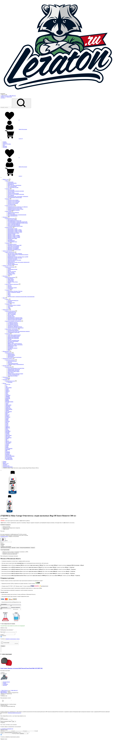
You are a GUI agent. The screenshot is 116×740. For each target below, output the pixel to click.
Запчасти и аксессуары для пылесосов (15, 327)
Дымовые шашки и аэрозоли (14, 210)
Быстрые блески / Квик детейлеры (15, 253)
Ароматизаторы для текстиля (14, 369)
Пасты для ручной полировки (14, 225)
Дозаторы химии (11, 316)
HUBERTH (7, 452)
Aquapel (7, 389)
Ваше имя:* (2, 632)
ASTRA (7, 391)
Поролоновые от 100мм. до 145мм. (15, 230)
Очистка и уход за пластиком (14, 201)
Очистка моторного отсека (13, 193)
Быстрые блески (11, 263)
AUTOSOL (7, 397)
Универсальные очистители (13, 370)
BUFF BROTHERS (9, 401)
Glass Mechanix (8, 437)
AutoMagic (7, 396)
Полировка (5, 217)
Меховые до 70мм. (11, 234)
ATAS (6, 393)
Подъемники (10, 346)
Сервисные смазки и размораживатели (16, 364)
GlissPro (7, 438)
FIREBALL (7, 427)
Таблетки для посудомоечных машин (15, 373)
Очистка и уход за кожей (13, 203)
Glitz (6, 439)
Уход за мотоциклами (12, 186)
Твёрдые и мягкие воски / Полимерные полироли (18, 254)
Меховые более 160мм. (12, 238)
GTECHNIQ (7, 443)
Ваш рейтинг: (3, 635)
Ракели (9, 270)
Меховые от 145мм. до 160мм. (14, 237)
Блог (4, 145)
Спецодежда (10, 288)
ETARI (6, 423)
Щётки (9, 294)
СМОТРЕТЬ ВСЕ (9, 459)
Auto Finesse (7, 395)
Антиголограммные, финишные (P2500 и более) (18, 222)
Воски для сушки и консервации (14, 185)
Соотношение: (4, 604)
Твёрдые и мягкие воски (13, 264)
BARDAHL (7, 398)
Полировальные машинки (13, 330)
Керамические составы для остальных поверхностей (18, 262)
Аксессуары (10, 306)
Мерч (4, 297)
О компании (5, 684)
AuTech (6, 394)
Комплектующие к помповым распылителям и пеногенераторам (21, 296)
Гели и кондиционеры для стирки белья (16, 368)
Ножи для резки (11, 272)
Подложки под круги (12, 244)
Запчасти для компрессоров (13, 340)
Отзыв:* (2, 634)
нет (12, 728)
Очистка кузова (11, 189)
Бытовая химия (6, 365)
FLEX (6, 428)
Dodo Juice (7, 414)
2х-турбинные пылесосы (13, 323)
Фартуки (9, 285)
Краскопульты (11, 342)
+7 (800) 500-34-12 (12, 95)
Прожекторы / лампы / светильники (15, 344)
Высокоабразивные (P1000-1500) (14, 220)
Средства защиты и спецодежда (11, 284)
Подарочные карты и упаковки (14, 305)
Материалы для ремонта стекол (14, 249)
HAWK (6, 446)
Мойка (6, 180)
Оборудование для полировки (11, 329)
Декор (9, 307)
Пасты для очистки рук (12, 215)
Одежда (7, 299)
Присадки (10, 362)
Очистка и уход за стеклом (13, 202)
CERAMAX (7, 406)
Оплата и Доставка (7, 143)
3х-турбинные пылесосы (13, 324)
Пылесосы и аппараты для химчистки (13, 321)
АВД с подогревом (12, 314)
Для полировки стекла (12, 241)
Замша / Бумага (11, 279)
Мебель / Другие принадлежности (15, 343)
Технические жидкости (7, 358)
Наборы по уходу (11, 213)
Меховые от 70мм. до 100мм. (14, 235)
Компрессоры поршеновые (13, 338)
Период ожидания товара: (5, 721)
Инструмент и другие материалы (14, 357)
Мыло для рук (11, 372)
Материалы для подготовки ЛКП (14, 245)
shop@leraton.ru (3, 691)
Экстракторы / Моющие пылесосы (15, 326)
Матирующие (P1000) (12, 219)
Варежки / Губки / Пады (13, 281)
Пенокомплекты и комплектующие (15, 317)
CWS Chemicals (8, 411)
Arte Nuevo (7, 390)
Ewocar (6, 425)
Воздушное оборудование (13, 341)
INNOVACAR (8, 455)
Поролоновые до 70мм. (12, 228)
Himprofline (7, 449)
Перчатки (10, 286)
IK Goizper (7, 453)
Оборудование (6, 309)
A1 (6, 385)
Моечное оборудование (10, 311)
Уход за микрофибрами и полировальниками (17, 214)
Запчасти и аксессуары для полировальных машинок (19, 331)
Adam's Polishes (8, 387)
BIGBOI (7, 399)
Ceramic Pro (7, 407)
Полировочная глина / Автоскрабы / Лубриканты (18, 196)
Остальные (10, 239)
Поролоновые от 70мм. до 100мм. (15, 229)
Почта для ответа (4, 719)
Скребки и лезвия (11, 273)
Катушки (9, 339)
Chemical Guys (8, 408)
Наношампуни (11, 184)
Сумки (9, 308)
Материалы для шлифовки (13, 248)
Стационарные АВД (12, 312)
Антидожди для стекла (12, 258)
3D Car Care (7, 384)
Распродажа (5, 377)
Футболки (10, 301)
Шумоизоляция (6, 351)
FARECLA (7, 426)
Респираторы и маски (12, 287)
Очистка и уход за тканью (13, 199)
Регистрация (24, 129)
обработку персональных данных (13, 638)
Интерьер (7, 198)
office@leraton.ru (3, 692)
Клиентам (5, 142)
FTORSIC (7, 433)
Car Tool (7, 402)
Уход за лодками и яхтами (13, 187)
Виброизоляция (11, 353)
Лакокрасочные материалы (13, 212)
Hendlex (7, 447)
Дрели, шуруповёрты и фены (14, 335)
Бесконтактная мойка (12, 183)
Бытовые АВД (11, 315)
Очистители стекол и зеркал (13, 371)
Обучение (5, 147)
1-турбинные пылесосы (12, 322)
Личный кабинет (6, 681)
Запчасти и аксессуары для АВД (14, 319)
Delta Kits (7, 412)
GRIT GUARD (8, 441)
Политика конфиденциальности (14, 712)
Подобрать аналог (4, 536)
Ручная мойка (10, 181)
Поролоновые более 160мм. (13, 233)
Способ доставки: (15, 733)
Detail (6, 413)
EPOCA (7, 422)
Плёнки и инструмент (7, 265)
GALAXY (7, 434)
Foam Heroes (7, 431)
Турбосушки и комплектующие (14, 334)
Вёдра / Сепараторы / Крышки (14, 292)
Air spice (7, 388)
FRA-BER (7, 432)
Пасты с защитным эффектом (14, 224)
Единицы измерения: (15, 607)
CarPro (6, 403)
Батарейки (10, 349)
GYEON (7, 444)
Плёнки (9, 268)
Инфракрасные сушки (12, 345)
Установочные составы (12, 269)
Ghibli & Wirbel (8, 435)
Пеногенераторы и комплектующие (15, 318)
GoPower (7, 440)
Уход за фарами (11, 195)
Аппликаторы (11, 280)
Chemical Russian (8, 409)
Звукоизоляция (11, 356)
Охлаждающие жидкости (13, 363)
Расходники (5, 276)
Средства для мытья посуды (13, 374)
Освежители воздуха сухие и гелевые (15, 208)
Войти (20, 129)
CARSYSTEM (8, 405)
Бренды (4, 383)
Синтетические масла (12, 361)
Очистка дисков (11, 192)
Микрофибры (10, 278)
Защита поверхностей (7, 250)
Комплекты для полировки (13, 247)
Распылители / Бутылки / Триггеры (15, 291)
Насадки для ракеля (12, 271)
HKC (6, 450)
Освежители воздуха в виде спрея (15, 207)
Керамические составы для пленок (15, 257)
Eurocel (6, 424)
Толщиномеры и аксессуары (13, 332)
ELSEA (6, 420)
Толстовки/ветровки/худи (13, 300)
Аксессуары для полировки (13, 246)
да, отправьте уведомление (6, 728)
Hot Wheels (7, 451)
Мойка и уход (6, 179)
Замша (9, 282)
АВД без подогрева (12, 313)
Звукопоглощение (11, 355)
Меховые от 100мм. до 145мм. (14, 236)
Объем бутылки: (4, 607)
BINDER (7, 400)
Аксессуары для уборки (13, 375)
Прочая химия (8, 211)
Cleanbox (7, 410)
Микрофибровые (11, 240)
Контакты (5, 146)
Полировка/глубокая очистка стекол (15, 226)
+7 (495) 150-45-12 (4, 95)
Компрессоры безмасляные (13, 337)
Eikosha (6, 419)
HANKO (7, 445)
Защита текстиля (11, 261)
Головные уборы (11, 302)
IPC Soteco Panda (8, 458)
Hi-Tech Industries (8, 448)
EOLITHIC (7, 421)
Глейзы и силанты (11, 255)
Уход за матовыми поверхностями (15, 197)
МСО (9, 350)
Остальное (7, 242)
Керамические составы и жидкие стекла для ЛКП (18, 256)
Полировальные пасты (10, 218)
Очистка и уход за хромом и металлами (16, 194)
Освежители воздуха (9, 205)
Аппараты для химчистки (13, 325)
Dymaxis (7, 418)
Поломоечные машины (12, 347)
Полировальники (8, 227)
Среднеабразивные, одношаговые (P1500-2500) (17, 221)
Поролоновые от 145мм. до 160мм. (15, 231)
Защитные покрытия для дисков (14, 260)
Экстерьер (7, 188)
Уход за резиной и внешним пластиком (16, 190)
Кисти (9, 293)
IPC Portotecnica (8, 457)
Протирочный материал (10, 277)
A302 (6, 386)
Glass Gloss (7, 436)
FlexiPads (7, 430)
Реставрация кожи (11, 204)
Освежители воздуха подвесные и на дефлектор (18, 206)
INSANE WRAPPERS (9, 456)
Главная (4, 141)
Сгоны (9, 295)
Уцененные (7, 378)
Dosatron (7, 415)
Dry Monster (7, 416)
